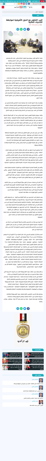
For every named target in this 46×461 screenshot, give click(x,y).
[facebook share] (28, 29)
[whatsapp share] (21, 29)
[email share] (17, 29)
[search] (3, 7)
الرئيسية (41, 12)
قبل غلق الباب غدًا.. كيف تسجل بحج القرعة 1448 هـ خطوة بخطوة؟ (17, 1)
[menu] (43, 7)
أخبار (37, 12)
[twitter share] (24, 29)
